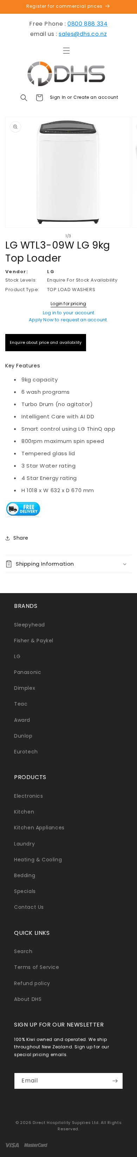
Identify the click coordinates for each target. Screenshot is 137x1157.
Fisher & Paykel (33, 640)
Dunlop (23, 735)
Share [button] (20, 537)
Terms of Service (36, 967)
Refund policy (32, 983)
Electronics (28, 795)
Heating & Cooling (38, 859)
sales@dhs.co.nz (83, 34)
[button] (66, 50)
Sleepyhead (29, 624)
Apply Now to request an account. (68, 319)
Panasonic (27, 672)
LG (17, 656)
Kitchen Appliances (39, 827)
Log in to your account (68, 312)
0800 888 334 (87, 24)
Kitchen (24, 811)
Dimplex (24, 688)
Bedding (24, 875)
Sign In (58, 97)
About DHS (27, 999)
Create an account (95, 97)
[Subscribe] (115, 1081)
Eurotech (26, 751)
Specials (25, 891)
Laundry (24, 843)
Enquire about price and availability (45, 342)
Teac (20, 703)
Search (23, 951)
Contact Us (29, 907)
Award (22, 720)
